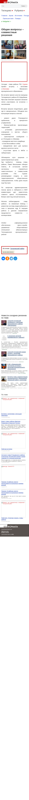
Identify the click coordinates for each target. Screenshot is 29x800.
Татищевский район (17, 248)
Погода (26, 15)
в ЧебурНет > (6, 21)
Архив (11, 15)
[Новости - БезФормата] (9, 2)
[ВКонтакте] (3, 258)
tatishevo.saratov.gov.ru (9, 60)
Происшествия (8, 18)
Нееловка (5, 89)
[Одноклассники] (7, 258)
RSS (13, 534)
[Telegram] (11, 258)
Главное (4, 15)
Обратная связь (5, 531)
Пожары (18, 18)
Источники (18, 15)
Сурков (25, 84)
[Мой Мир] (15, 258)
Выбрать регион (5, 532)
